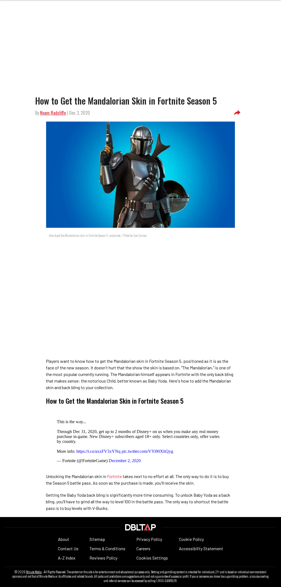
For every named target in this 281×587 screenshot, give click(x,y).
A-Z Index (66, 557)
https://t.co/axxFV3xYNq (98, 451)
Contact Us (68, 548)
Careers (143, 548)
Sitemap (97, 539)
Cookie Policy (191, 539)
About (63, 539)
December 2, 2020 (125, 460)
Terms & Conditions (107, 548)
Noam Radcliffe (53, 112)
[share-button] (237, 112)
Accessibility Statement (201, 548)
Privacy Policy (149, 539)
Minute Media (34, 572)
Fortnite (114, 476)
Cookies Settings (152, 557)
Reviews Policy (103, 557)
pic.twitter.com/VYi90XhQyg (147, 451)
